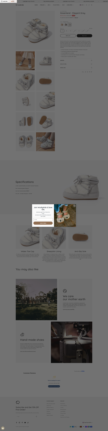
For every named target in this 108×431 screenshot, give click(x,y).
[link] (4, 1)
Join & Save (43, 223)
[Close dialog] (74, 206)
